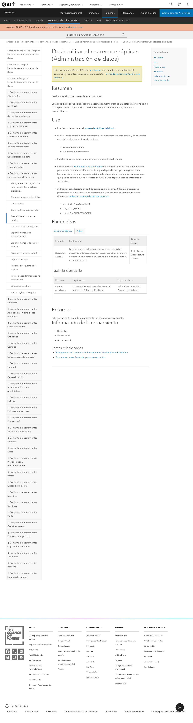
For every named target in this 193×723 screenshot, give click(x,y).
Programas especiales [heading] (155, 627)
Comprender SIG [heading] (94, 627)
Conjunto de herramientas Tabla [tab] (22, 514)
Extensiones (127, 12)
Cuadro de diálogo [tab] (63, 231)
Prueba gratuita (148, 12)
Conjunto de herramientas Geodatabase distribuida (147, 42)
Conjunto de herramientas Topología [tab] (22, 555)
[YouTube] (21, 657)
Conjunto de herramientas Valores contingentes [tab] (22, 145)
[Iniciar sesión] (188, 4)
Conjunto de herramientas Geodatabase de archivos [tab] (22, 355)
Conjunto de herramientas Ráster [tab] (22, 474)
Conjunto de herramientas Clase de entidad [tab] (22, 324)
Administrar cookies (134, 711)
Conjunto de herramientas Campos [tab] (22, 345)
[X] (14, 651)
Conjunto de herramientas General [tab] (22, 365)
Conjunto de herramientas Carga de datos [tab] (22, 165)
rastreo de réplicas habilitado (99, 128)
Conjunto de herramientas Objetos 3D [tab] (22, 94)
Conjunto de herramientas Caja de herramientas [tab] (22, 544)
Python (88, 20)
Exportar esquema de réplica (25, 253)
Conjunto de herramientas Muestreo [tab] (22, 494)
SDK (99, 20)
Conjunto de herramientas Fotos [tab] (22, 450)
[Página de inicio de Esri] (8, 4)
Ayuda (39, 20)
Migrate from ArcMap (118, 20)
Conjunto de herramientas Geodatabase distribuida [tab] (22, 175)
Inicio (6, 20)
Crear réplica (17, 203)
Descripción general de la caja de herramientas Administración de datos (23, 54)
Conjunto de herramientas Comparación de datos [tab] (22, 155)
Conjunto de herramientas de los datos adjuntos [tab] (22, 114)
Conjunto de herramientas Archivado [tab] (22, 104)
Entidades (93, 12)
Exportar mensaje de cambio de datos (25, 245)
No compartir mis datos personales (168, 711)
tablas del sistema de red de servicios (89, 196)
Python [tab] (79, 231)
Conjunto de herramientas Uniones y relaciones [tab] (22, 409)
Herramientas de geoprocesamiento (54, 42)
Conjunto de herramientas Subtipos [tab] (22, 504)
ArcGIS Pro (9, 12)
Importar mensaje (19, 259)
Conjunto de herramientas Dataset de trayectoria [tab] (22, 534)
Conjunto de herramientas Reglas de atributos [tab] (22, 124)
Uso (156, 62)
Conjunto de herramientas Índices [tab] (22, 399)
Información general (70, 12)
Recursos (110, 12)
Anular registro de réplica (23, 292)
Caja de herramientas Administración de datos (97, 42)
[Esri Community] (7, 657)
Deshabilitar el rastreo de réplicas (23, 218)
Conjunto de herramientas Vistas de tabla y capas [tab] (22, 429)
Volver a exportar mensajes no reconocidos (25, 278)
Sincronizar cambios (20, 286)
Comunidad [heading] (63, 627)
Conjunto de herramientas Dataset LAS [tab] (22, 419)
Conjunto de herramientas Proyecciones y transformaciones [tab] (22, 462)
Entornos (158, 71)
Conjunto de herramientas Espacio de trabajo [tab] (22, 575)
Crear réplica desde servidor (25, 210)
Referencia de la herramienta (64, 20)
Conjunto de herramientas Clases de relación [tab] (22, 484)
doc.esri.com (75, 27)
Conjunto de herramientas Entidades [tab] (22, 335)
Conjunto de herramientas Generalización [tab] (22, 375)
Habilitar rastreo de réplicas (24, 226)
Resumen (159, 57)
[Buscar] (171, 4)
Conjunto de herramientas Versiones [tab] (22, 565)
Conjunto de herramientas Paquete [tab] (22, 439)
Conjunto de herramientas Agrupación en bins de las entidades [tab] (22, 313)
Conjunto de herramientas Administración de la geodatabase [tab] (22, 387)
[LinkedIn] (21, 651)
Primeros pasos (22, 20)
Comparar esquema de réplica (25, 197)
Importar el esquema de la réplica (23, 268)
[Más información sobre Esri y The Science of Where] (14, 636)
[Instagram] (14, 657)
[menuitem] (41, 637)
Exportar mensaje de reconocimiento (21, 235)
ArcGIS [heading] (32, 627)
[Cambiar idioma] (179, 4)
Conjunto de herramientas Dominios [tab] (22, 301)
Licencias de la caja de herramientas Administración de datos (22, 68)
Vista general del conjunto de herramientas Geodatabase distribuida (25, 187)
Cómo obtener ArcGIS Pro (176, 12)
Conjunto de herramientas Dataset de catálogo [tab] (22, 134)
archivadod (95, 70)
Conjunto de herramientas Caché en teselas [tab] (22, 524)
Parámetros (159, 67)
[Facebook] (7, 651)
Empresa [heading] (119, 627)
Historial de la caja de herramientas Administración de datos (22, 82)
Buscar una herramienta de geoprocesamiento (79, 357)
